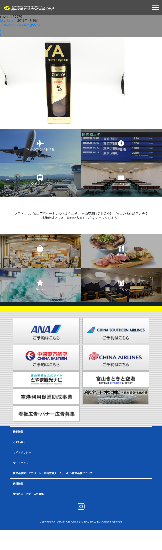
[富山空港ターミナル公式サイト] (29, 8)
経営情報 (18, 483)
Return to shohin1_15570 (20, 25)
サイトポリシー (22, 452)
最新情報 (18, 431)
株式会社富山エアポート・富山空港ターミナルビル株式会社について (53, 473)
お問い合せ (19, 442)
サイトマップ (20, 462)
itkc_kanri (7, 20)
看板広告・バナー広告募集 (28, 493)
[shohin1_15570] (62, 81)
